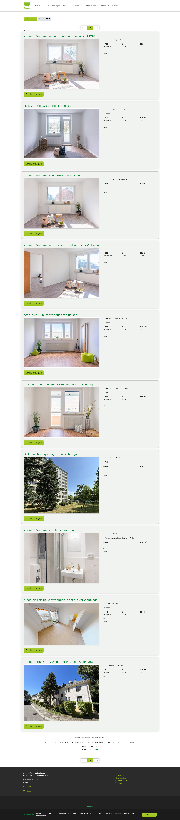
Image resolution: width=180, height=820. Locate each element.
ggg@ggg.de (93, 749)
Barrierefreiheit (121, 781)
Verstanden (149, 815)
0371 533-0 (28, 786)
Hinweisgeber (120, 778)
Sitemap (118, 783)
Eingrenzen (31, 19)
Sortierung (44, 19)
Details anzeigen (35, 94)
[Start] (27, 6)
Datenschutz (120, 776)
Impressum (119, 773)
